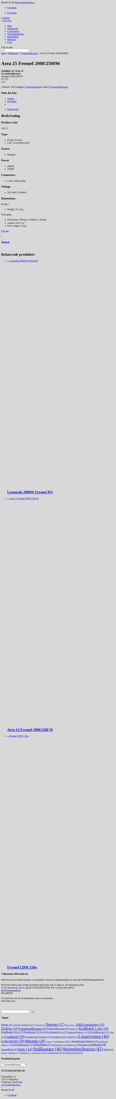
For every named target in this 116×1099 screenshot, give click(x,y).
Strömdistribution (15, 34)
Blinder (6, 1024)
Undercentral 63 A (74, 1053)
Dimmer (55, 1024)
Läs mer (5, 231)
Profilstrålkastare (22, 1044)
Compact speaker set (23, 1025)
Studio (108, 1049)
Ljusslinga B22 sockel (37, 1037)
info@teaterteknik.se (11, 990)
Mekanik (11, 39)
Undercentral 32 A (56, 1053)
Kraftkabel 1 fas (94, 1028)
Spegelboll (9, 1049)
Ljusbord (15, 1036)
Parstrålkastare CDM (62, 1041)
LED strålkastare (98, 1032)
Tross (4, 1053)
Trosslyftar (13, 1053)
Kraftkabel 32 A (35, 1032)
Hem (3, 53)
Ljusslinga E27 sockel (64, 1036)
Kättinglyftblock (77, 1032)
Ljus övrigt (12, 1041)
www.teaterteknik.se (11, 1085)
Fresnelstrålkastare (29, 53)
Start (9, 26)
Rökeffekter (13, 36)
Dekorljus (40, 1025)
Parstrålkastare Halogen (84, 1041)
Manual (5, 242)
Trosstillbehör (25, 1053)
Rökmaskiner (59, 1045)
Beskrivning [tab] (13, 109)
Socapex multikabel (91, 1044)
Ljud (9, 42)
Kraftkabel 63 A (56, 1032)
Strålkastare (12, 28)
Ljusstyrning (13, 31)
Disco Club (70, 1025)
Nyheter (49, 1041)
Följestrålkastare (58, 1028)
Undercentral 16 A (39, 1053)
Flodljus (9, 1028)
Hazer (73, 1029)
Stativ (24, 1049)
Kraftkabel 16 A (12, 1032)
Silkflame (71, 1045)
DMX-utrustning (90, 1024)
